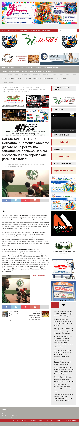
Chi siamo (16, 420)
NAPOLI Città (37, 78)
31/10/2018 (7, 164)
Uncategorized (18, 166)
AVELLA (3, 75)
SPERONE (45, 75)
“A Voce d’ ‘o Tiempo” (7, 82)
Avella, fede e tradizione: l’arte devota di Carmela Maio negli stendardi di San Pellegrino (63, 314)
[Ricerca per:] (67, 30)
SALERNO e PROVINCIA (15, 78)
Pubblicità (33, 420)
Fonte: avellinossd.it (38, 275)
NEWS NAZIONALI (61, 78)
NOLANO (3, 78)
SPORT (38, 67)
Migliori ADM (64, 142)
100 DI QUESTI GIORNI (51, 67)
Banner (41, 420)
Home (3, 67)
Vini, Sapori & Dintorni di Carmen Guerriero (37, 71)
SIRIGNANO (54, 75)
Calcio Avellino (31, 164)
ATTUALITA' (23, 164)
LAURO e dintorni (64, 75)
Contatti (24, 420)
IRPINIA (75, 75)
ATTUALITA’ (29, 67)
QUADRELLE (36, 75)
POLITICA (11, 67)
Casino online (64, 156)
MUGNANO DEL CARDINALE (22, 75)
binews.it (15, 164)
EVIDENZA (6, 166)
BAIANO (10, 75)
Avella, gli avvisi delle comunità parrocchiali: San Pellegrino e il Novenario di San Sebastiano (63, 331)
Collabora (49, 420)
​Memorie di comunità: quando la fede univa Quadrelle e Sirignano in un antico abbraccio (64, 379)
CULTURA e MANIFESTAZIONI (10, 71)
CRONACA (20, 67)
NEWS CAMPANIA (48, 78)
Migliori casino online (64, 170)
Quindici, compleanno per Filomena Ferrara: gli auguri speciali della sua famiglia (62, 362)
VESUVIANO (27, 78)
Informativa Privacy (72, 420)
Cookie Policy (59, 420)
